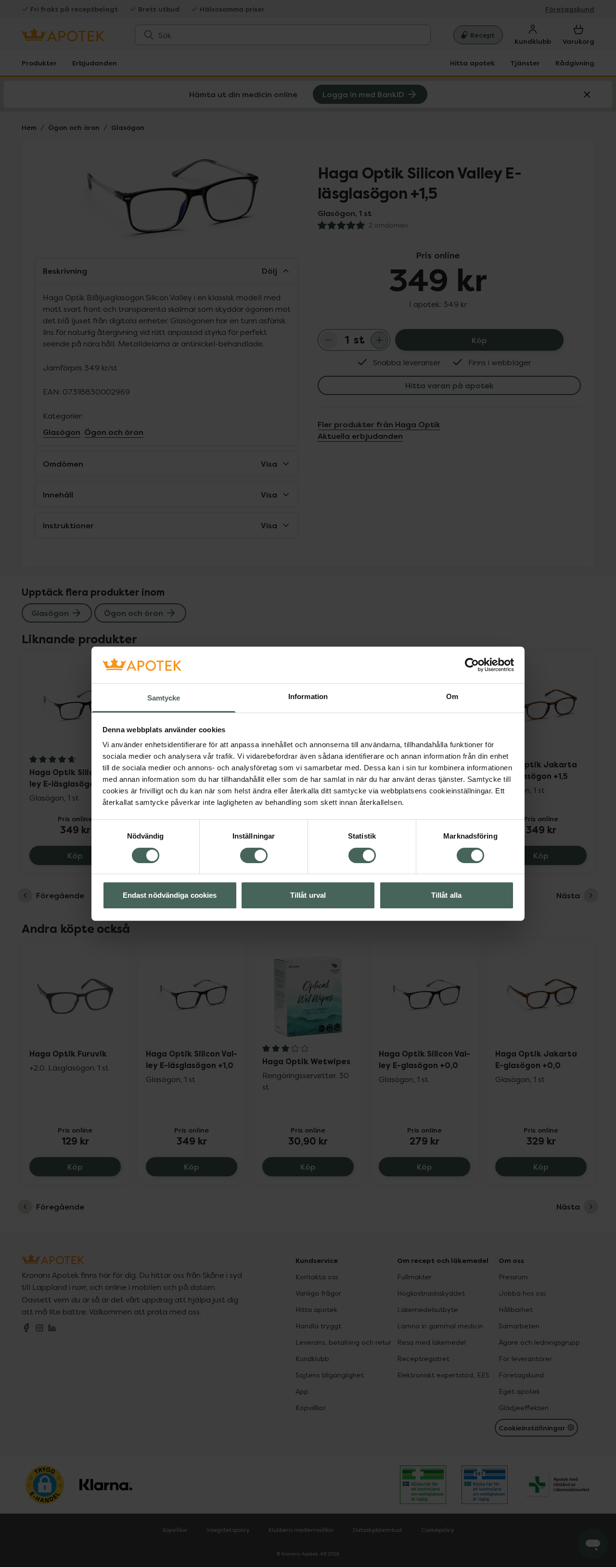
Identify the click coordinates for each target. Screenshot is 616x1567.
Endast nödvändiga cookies (170, 895)
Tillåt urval (308, 895)
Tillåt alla (446, 895)
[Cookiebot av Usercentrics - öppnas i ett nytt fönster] (472, 665)
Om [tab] (452, 696)
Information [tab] (308, 696)
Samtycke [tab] (163, 698)
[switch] (254, 855)
